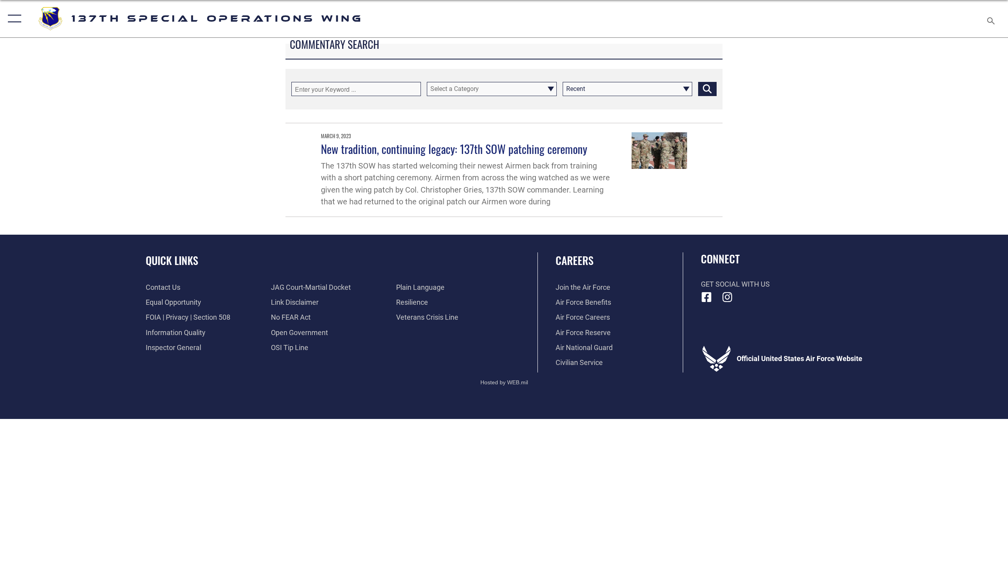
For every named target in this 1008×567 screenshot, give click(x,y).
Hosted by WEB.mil (504, 382)
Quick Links (172, 260)
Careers (574, 260)
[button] (13, 18)
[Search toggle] (991, 18)
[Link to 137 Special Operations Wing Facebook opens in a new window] (707, 297)
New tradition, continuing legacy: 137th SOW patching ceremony (454, 148)
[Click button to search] (707, 89)
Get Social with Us (735, 284)
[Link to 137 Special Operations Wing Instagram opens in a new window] (727, 297)
